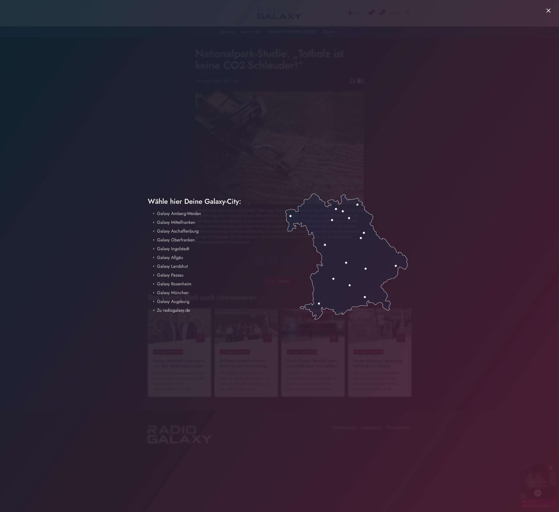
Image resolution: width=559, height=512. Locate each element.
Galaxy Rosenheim (174, 284)
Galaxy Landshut (172, 266)
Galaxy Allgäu (170, 257)
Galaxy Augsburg (173, 301)
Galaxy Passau (170, 275)
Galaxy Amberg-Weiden (179, 213)
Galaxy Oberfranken (176, 240)
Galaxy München (173, 293)
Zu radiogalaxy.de (173, 310)
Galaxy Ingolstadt (173, 249)
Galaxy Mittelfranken (176, 222)
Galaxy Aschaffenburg (178, 231)
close (548, 10)
